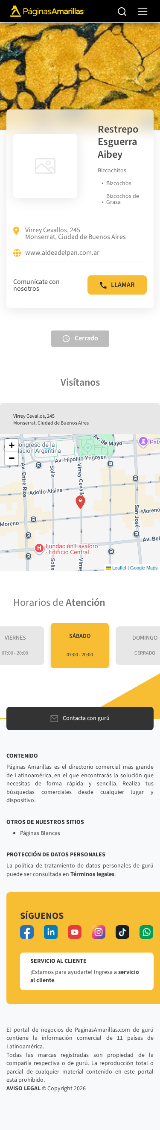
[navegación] (143, 11)
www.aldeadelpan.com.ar (62, 253)
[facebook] (27, 932)
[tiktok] (122, 932)
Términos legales (92, 874)
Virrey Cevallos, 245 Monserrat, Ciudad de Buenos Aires (75, 233)
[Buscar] (122, 11)
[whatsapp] (146, 932)
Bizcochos (118, 183)
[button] (80, 502)
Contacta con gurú (86, 718)
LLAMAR (122, 284)
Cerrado (86, 338)
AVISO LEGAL (23, 1088)
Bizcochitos (112, 170)
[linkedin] (51, 932)
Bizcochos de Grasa (122, 199)
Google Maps (144, 567)
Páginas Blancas (40, 833)
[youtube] (74, 932)
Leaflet (118, 567)
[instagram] (98, 932)
